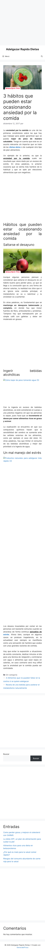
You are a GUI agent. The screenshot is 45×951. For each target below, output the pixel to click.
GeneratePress (22, 947)
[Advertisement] (22, 22)
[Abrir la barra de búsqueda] (42, 56)
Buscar (6, 754)
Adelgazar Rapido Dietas (22, 49)
